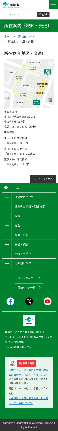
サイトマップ (25, 278)
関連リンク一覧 (26, 287)
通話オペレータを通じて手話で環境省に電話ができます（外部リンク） (28, 372)
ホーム (8, 36)
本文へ (13, 14)
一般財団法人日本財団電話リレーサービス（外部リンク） (28, 400)
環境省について (26, 36)
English (43, 14)
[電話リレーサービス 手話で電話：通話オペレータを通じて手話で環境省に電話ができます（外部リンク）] (29, 363)
